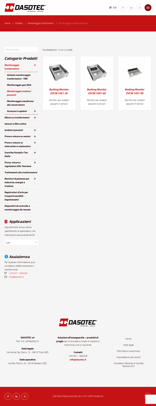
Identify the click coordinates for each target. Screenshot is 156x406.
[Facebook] (122, 7)
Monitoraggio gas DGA (19, 85)
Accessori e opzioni (17, 111)
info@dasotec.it (16, 277)
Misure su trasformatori (17, 117)
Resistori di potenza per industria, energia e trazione (17, 182)
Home (7, 23)
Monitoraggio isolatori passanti (19, 93)
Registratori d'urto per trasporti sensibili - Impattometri (16, 196)
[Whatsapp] (139, 7)
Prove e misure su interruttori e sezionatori (18, 144)
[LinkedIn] (131, 7)
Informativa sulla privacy (128, 351)
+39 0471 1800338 (18, 273)
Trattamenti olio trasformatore (21, 172)
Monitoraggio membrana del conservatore (20, 103)
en (114, 7)
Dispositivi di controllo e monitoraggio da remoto (18, 208)
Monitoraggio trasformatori (41, 23)
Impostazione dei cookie (128, 357)
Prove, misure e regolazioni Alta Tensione (18, 164)
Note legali (128, 345)
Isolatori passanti (14, 130)
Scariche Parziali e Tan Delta (16, 154)
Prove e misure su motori (17, 136)
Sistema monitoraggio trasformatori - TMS (18, 77)
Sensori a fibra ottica (15, 123)
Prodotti (19, 23)
